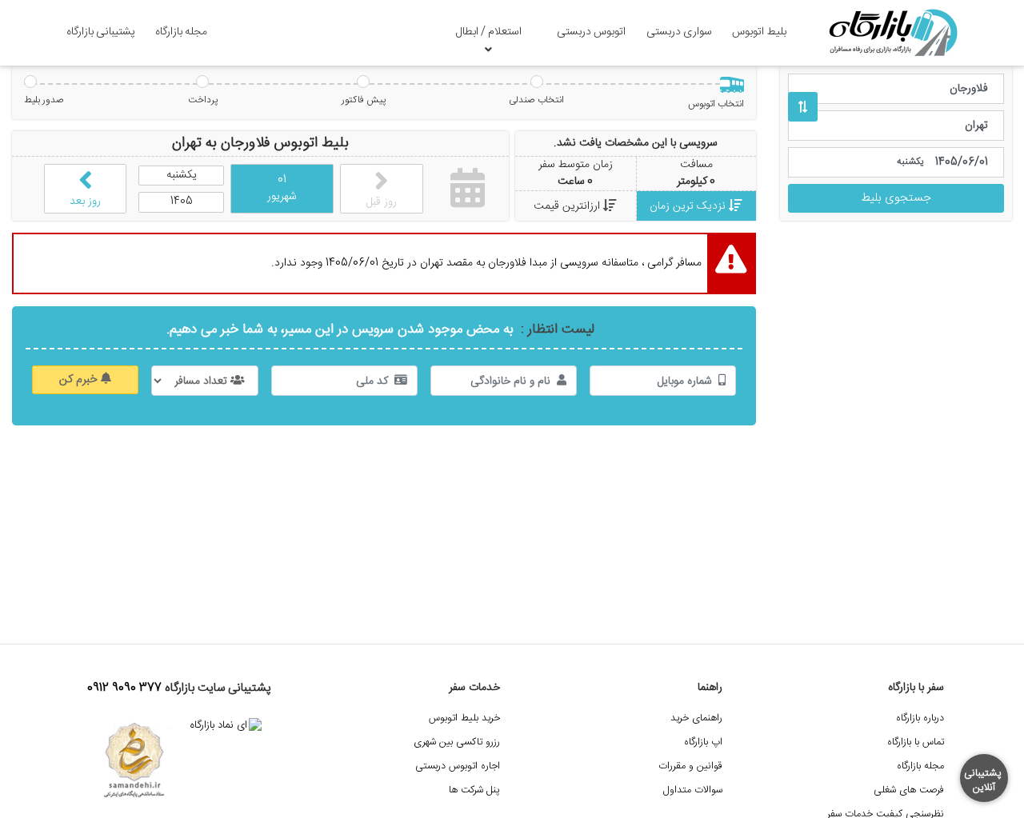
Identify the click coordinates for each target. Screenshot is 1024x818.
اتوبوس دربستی (591, 32)
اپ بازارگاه (703, 742)
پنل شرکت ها (474, 790)
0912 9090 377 (124, 688)
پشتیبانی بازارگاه (100, 32)
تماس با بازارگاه (915, 742)
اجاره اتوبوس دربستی (457, 766)
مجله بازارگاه (181, 32)
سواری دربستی (679, 32)
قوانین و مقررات (690, 766)
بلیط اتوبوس (759, 32)
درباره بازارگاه (920, 718)
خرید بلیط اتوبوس (464, 718)
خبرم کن (80, 379)
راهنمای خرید (696, 718)
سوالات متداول (692, 790)
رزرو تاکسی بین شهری (457, 742)
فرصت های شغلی (909, 790)
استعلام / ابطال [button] (489, 32)
